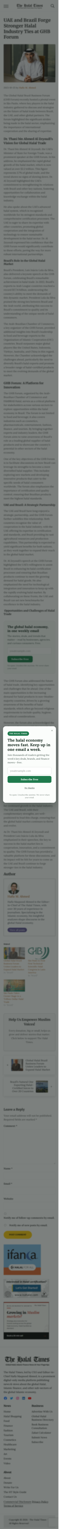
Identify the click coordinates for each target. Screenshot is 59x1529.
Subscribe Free (29, 779)
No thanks (30, 788)
